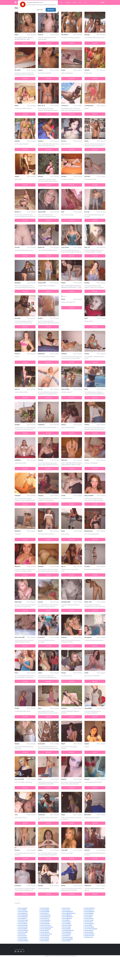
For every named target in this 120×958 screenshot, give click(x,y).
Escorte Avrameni (23, 911)
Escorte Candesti (23, 925)
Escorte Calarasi (22, 923)
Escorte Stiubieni (89, 913)
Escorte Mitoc (66, 920)
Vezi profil (25, 43)
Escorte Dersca (44, 913)
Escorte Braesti (22, 918)
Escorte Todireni (88, 918)
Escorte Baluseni (22, 913)
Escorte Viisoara (88, 930)
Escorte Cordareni (23, 930)
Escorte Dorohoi (44, 918)
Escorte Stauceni (89, 910)
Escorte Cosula (22, 935)
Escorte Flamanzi (45, 923)
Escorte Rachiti (66, 928)
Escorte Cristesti (22, 939)
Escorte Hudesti (44, 937)
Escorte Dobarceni (45, 916)
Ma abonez (51, 9)
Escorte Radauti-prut (68, 930)
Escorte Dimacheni (45, 915)
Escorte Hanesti (44, 930)
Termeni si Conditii (19, 949)
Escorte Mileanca (67, 918)
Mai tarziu (40, 9)
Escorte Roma (66, 935)
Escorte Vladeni (88, 932)
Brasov (75, 2)
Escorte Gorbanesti (45, 928)
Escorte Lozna (66, 908)
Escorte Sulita (88, 916)
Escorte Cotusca (22, 937)
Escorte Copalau (22, 928)
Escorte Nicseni (66, 922)
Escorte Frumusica (45, 925)
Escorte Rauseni (66, 932)
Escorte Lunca (66, 910)
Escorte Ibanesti (44, 939)
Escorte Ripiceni (66, 934)
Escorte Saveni (66, 940)
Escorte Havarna (44, 932)
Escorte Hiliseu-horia (46, 934)
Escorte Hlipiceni (45, 935)
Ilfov (80, 2)
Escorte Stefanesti (89, 911)
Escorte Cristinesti (23, 940)
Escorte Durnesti (44, 922)
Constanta (67, 2)
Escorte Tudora (88, 922)
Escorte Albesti (22, 910)
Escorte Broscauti (23, 920)
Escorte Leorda (44, 940)
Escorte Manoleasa (67, 911)
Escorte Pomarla (67, 925)
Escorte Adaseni (22, 908)
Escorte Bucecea (22, 922)
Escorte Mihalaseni (67, 916)
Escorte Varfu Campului (90, 928)
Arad (85, 2)
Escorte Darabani (45, 911)
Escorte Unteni (88, 925)
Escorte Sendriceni (89, 908)
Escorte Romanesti (67, 937)
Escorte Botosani (23, 916)
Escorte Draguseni (45, 920)
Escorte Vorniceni (89, 935)
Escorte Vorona (88, 937)
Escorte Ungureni (89, 923)
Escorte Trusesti (88, 920)
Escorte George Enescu (46, 927)
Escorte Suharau (88, 915)
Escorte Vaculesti (89, 927)
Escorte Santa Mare (67, 939)
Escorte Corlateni (23, 932)
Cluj (61, 2)
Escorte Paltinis (66, 923)
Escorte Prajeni (66, 927)
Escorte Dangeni (44, 910)
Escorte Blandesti (23, 915)
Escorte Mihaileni (67, 915)
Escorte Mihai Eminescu (68, 913)
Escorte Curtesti (44, 908)
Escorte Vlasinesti (89, 934)
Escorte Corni (22, 934)
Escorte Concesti (23, 927)
